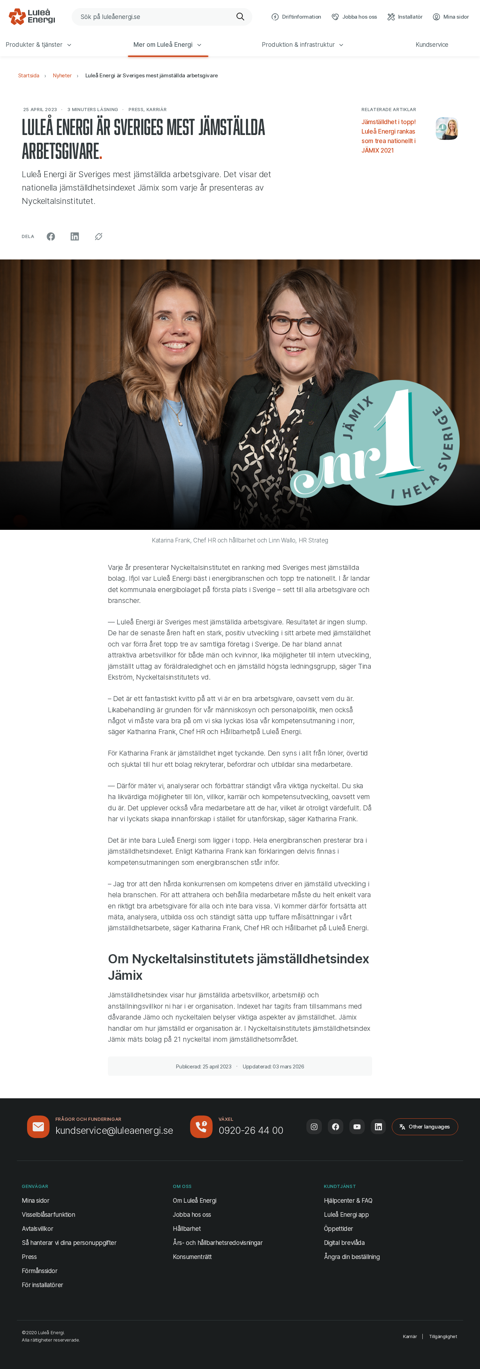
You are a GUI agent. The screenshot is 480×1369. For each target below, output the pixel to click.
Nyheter (62, 75)
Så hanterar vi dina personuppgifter (69, 1242)
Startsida (28, 75)
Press (29, 1256)
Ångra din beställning (352, 1256)
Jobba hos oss (192, 1214)
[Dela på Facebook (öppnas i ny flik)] (51, 236)
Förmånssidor (39, 1270)
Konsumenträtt (192, 1256)
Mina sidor (35, 1200)
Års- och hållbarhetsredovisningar (217, 1242)
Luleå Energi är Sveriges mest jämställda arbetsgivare (151, 75)
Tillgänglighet (443, 1336)
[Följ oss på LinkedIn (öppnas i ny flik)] (378, 1127)
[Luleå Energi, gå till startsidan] (31, 16)
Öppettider (338, 1228)
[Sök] (240, 16)
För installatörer (42, 1284)
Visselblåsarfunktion (48, 1214)
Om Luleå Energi (194, 1200)
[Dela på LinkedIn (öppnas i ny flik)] (75, 236)
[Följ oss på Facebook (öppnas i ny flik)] (335, 1127)
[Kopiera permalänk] (98, 236)
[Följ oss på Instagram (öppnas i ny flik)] (314, 1127)
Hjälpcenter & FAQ (348, 1200)
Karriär (410, 1336)
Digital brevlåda (344, 1242)
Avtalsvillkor (37, 1228)
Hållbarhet (187, 1228)
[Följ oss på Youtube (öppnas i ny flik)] (357, 1127)
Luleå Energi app (346, 1214)
